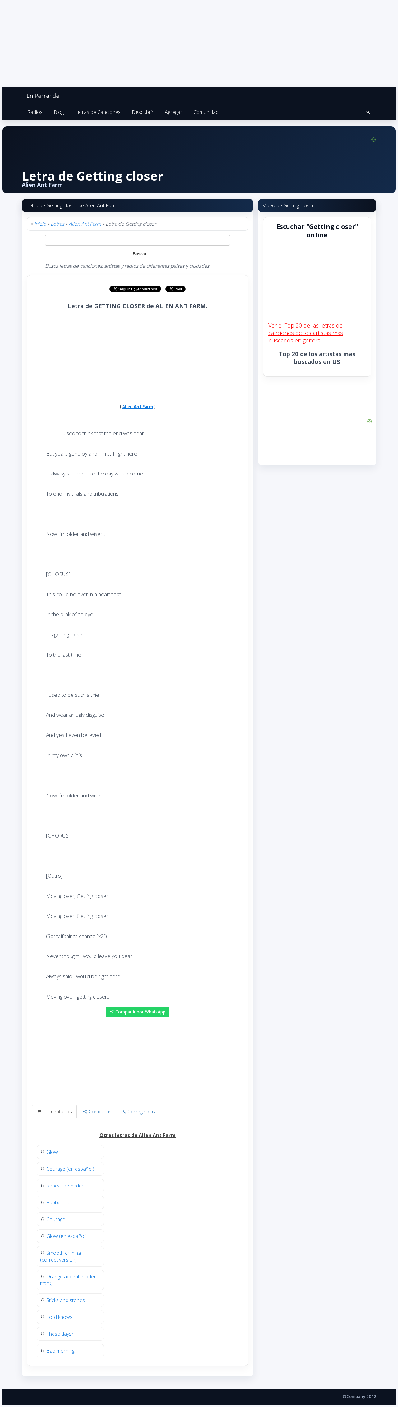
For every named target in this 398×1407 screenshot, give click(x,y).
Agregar (173, 112)
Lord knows (59, 1317)
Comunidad (206, 112)
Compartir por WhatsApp (139, 1012)
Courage (55, 1219)
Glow (52, 1152)
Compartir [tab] (99, 1111)
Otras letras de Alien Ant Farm (138, 1135)
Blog (59, 112)
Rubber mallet (61, 1202)
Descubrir (143, 112)
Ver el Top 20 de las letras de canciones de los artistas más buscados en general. (305, 333)
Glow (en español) (66, 1236)
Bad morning (60, 1350)
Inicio (40, 223)
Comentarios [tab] (57, 1111)
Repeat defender (65, 1185)
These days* (60, 1333)
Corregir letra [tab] (141, 1111)
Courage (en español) (70, 1168)
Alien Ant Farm (85, 223)
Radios (35, 112)
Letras (57, 223)
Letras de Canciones (98, 112)
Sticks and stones (65, 1300)
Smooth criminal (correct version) (61, 1256)
